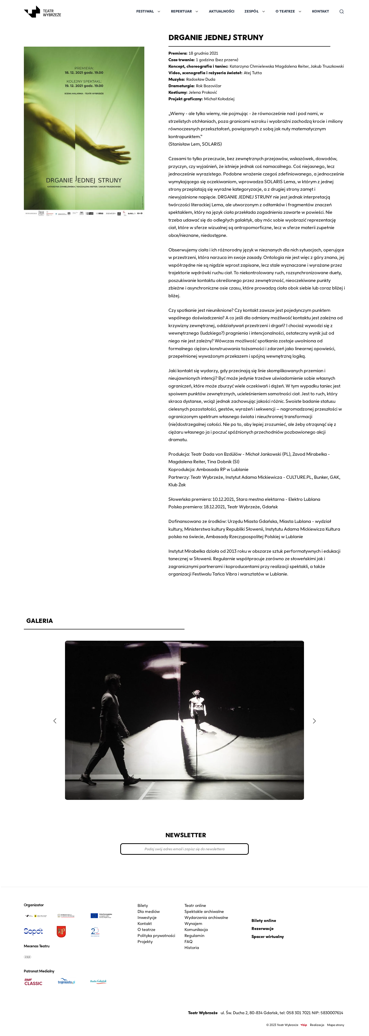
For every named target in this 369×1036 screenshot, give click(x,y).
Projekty (145, 941)
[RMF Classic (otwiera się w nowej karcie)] (38, 982)
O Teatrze (285, 11)
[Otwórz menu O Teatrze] (300, 12)
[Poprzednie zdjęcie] (54, 720)
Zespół (251, 11)
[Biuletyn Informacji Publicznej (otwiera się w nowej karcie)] (303, 1025)
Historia (191, 947)
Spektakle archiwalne (204, 911)
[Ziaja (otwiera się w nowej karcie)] (38, 957)
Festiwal (145, 11)
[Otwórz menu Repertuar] (197, 12)
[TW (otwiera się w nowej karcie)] (38, 916)
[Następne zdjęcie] (314, 720)
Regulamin (194, 935)
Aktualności (221, 11)
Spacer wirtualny (268, 936)
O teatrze (146, 929)
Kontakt (320, 11)
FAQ (188, 941)
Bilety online (264, 920)
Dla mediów (149, 911)
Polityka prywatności (156, 935)
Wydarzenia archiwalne (206, 917)
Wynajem (193, 923)
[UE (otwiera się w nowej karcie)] (103, 916)
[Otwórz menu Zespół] (264, 12)
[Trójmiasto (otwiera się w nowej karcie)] (70, 982)
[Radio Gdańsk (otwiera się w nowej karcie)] (103, 982)
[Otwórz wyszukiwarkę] (341, 11)
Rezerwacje (263, 928)
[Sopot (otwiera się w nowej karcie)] (38, 932)
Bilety (143, 905)
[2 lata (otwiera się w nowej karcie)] (103, 932)
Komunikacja (196, 929)
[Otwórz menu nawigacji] (66, 11)
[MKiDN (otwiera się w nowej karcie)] (70, 916)
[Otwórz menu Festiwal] (159, 12)
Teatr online (195, 905)
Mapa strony (335, 1025)
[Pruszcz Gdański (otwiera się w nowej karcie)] (70, 932)
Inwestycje (147, 917)
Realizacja (317, 1025)
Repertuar (181, 11)
